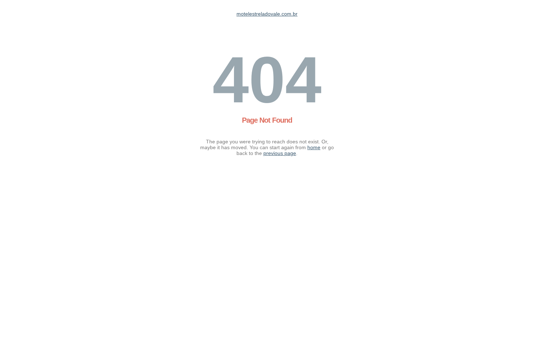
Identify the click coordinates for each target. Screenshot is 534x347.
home (313, 147)
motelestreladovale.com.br (267, 14)
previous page (279, 153)
